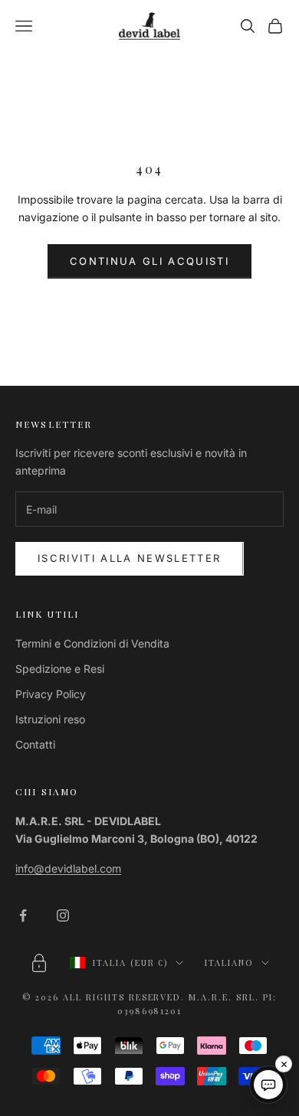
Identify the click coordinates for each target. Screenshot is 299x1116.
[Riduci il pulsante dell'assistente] (283, 1064)
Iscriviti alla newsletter (130, 558)
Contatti (35, 744)
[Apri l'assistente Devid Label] (268, 1084)
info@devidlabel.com (68, 868)
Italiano (229, 962)
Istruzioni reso (50, 719)
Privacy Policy (50, 693)
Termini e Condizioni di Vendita (92, 643)
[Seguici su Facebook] (23, 915)
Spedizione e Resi (59, 668)
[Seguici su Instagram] (63, 915)
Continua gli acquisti (149, 261)
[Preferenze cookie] (39, 963)
